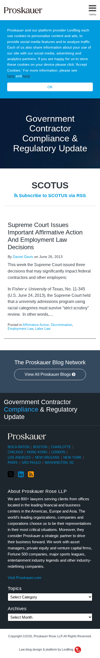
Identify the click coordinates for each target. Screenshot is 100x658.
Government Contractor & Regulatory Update (40, 409)
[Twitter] (11, 474)
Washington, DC (59, 462)
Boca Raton (18, 447)
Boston (40, 447)
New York (72, 457)
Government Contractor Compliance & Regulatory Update (50, 133)
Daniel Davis (23, 257)
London (58, 452)
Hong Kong (37, 452)
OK (50, 87)
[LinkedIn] (21, 474)
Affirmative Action (36, 325)
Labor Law (42, 329)
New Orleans (47, 457)
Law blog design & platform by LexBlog (46, 649)
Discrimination (61, 325)
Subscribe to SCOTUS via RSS (52, 195)
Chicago (15, 452)
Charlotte (61, 447)
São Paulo (31, 462)
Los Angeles (19, 457)
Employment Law (20, 329)
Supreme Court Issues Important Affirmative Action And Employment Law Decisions (45, 235)
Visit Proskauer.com (25, 577)
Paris (13, 462)
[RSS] (31, 474)
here (11, 76)
